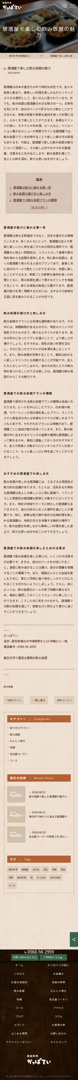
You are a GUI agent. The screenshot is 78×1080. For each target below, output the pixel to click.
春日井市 (13, 869)
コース (13, 760)
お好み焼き (55, 877)
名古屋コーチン (19, 754)
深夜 (11, 877)
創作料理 (21, 877)
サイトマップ (58, 1042)
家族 (54, 869)
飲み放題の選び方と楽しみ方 (32, 193)
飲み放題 (8, 686)
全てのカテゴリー (20, 728)
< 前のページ (13, 700)
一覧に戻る (39, 700)
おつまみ (41, 877)
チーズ (12, 885)
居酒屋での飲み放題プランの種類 (35, 200)
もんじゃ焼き (17, 741)
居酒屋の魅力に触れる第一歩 (32, 187)
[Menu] (72, 6)
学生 (46, 869)
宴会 (63, 869)
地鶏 (12, 747)
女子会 (36, 869)
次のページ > (64, 700)
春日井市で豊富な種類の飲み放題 (25, 657)
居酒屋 (25, 869)
